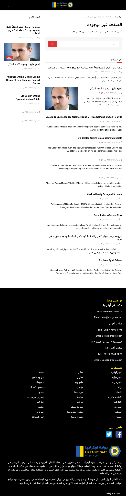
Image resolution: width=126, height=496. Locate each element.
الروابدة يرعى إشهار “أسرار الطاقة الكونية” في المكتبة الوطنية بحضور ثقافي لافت (85, 237)
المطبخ (119, 416)
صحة (41, 372)
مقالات (9, 57)
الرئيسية (118, 16)
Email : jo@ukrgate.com (108, 335)
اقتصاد (119, 392)
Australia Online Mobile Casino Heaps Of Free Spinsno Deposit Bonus (84, 116)
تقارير (80, 377)
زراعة (80, 401)
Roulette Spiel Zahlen (110, 260)
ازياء (120, 387)
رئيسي (79, 387)
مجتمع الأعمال (37, 387)
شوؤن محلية (77, 416)
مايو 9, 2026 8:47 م (112, 121)
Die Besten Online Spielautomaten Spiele (100, 137)
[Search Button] (52, 44)
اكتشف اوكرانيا (115, 396)
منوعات (40, 411)
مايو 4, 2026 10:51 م (112, 177)
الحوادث (118, 406)
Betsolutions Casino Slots (108, 215)
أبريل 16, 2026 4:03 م (111, 264)
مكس (41, 406)
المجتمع (118, 411)
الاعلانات (118, 401)
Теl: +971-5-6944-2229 (110, 354)
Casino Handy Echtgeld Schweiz (104, 194)
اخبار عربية (117, 382)
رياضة (80, 396)
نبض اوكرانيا (38, 416)
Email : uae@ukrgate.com (108, 359)
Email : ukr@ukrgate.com (108, 317)
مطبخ (41, 392)
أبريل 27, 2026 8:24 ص (111, 198)
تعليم (80, 372)
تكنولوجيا (78, 382)
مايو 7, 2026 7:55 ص (112, 160)
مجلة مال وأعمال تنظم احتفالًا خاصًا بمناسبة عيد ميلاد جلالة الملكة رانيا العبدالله (84, 67)
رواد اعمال (78, 392)
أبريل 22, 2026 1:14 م (111, 243)
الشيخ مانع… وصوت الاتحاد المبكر (106, 88)
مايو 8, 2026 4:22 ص (112, 142)
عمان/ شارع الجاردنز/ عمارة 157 (106, 341)
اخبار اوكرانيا (116, 372)
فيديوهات (39, 382)
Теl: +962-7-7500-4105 (110, 329)
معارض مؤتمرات (35, 396)
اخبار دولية (117, 377)
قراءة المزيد (25, 483)
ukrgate (110, 493)
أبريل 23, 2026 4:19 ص (111, 219)
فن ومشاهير (38, 377)
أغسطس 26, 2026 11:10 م (110, 72)
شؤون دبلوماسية (75, 411)
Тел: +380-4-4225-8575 (109, 311)
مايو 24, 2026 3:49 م (112, 93)
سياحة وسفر (77, 406)
